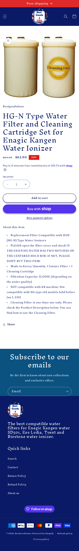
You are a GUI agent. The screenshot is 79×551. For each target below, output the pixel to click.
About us (13, 493)
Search (12, 458)
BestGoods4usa (23, 533)
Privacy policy (41, 539)
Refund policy (65, 533)
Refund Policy (17, 484)
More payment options (39, 218)
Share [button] (11, 324)
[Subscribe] (67, 391)
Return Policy (17, 476)
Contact (13, 467)
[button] (5, 16)
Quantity (8, 176)
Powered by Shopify (43, 533)
